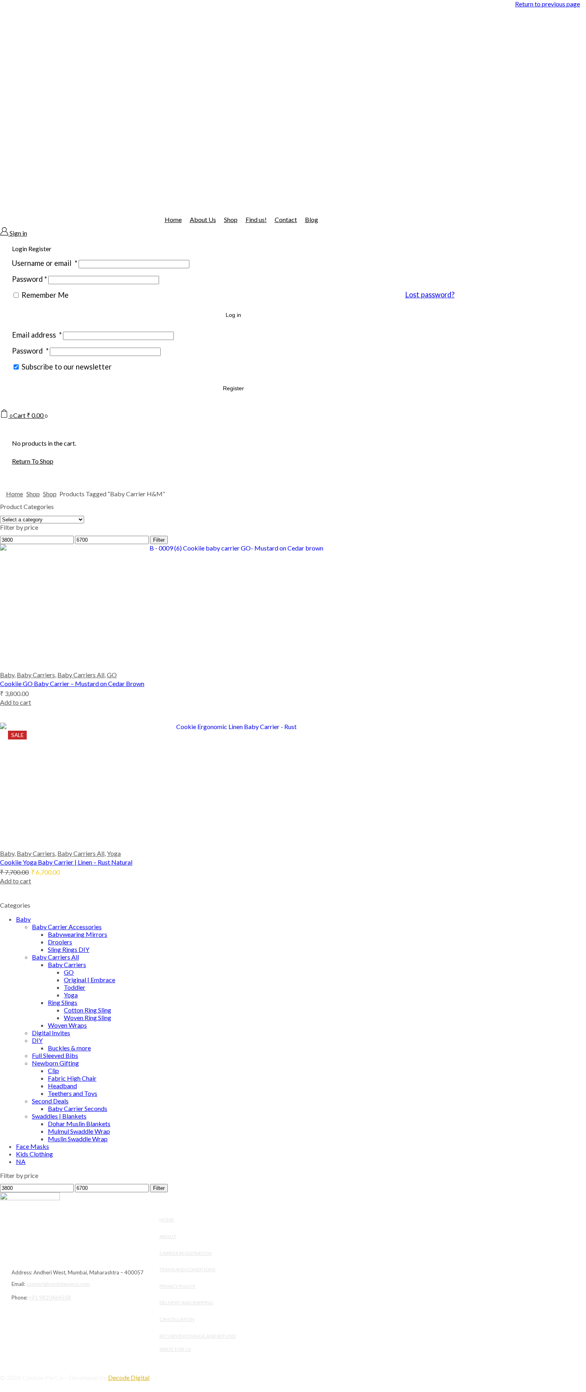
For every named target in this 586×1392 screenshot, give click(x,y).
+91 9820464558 (50, 1297)
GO (112, 674)
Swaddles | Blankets (59, 1116)
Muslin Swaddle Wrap (78, 1138)
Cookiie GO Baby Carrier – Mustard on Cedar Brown (72, 683)
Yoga (114, 853)
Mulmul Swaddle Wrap (79, 1131)
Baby (7, 674)
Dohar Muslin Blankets (79, 1123)
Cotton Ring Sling (87, 1010)
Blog (311, 219)
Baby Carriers (36, 674)
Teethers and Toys (72, 1093)
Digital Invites (51, 1032)
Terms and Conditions (187, 1269)
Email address (37, 334)
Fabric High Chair (72, 1078)
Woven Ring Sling (87, 1017)
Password (29, 279)
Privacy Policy (177, 1286)
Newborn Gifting (55, 1063)
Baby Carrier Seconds (77, 1108)
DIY (37, 1040)
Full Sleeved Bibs (55, 1055)
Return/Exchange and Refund (197, 1336)
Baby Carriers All (80, 674)
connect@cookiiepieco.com (58, 1284)
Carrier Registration (185, 1253)
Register (233, 388)
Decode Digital (128, 1377)
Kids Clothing (34, 1154)
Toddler (74, 987)
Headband (62, 1085)
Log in (233, 315)
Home (173, 219)
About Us (203, 219)
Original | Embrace (89, 979)
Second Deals (50, 1101)
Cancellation (177, 1319)
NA (21, 1161)
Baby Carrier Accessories (67, 926)
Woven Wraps (67, 1025)
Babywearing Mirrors (77, 934)
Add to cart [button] (15, 702)
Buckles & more (69, 1048)
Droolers (60, 942)
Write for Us (175, 1349)
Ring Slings (62, 1002)
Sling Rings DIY (68, 949)
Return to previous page (547, 4)
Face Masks (32, 1146)
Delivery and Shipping (186, 1302)
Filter (159, 540)
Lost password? (429, 295)
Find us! (256, 219)
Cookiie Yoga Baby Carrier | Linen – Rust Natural (66, 862)
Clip (53, 1070)
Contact (286, 219)
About (167, 1236)
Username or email (44, 263)
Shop (231, 219)
